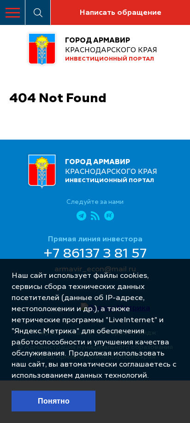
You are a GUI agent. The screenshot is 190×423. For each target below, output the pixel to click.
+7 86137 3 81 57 (95, 254)
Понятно (54, 401)
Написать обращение (120, 13)
